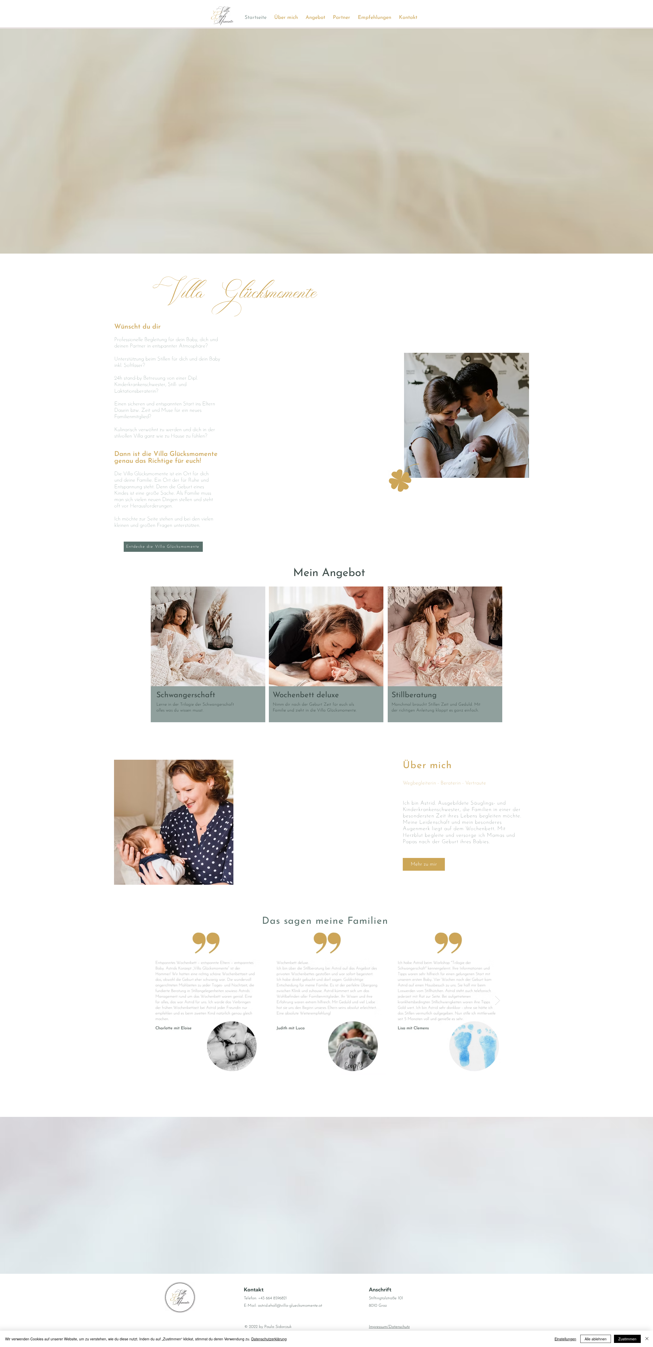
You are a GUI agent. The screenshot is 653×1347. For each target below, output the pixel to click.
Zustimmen (627, 1338)
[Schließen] (647, 1339)
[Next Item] (497, 1000)
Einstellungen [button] (565, 1338)
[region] (208, 655)
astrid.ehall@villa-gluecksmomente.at (290, 1306)
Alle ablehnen (596, 1338)
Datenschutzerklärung (269, 1338)
